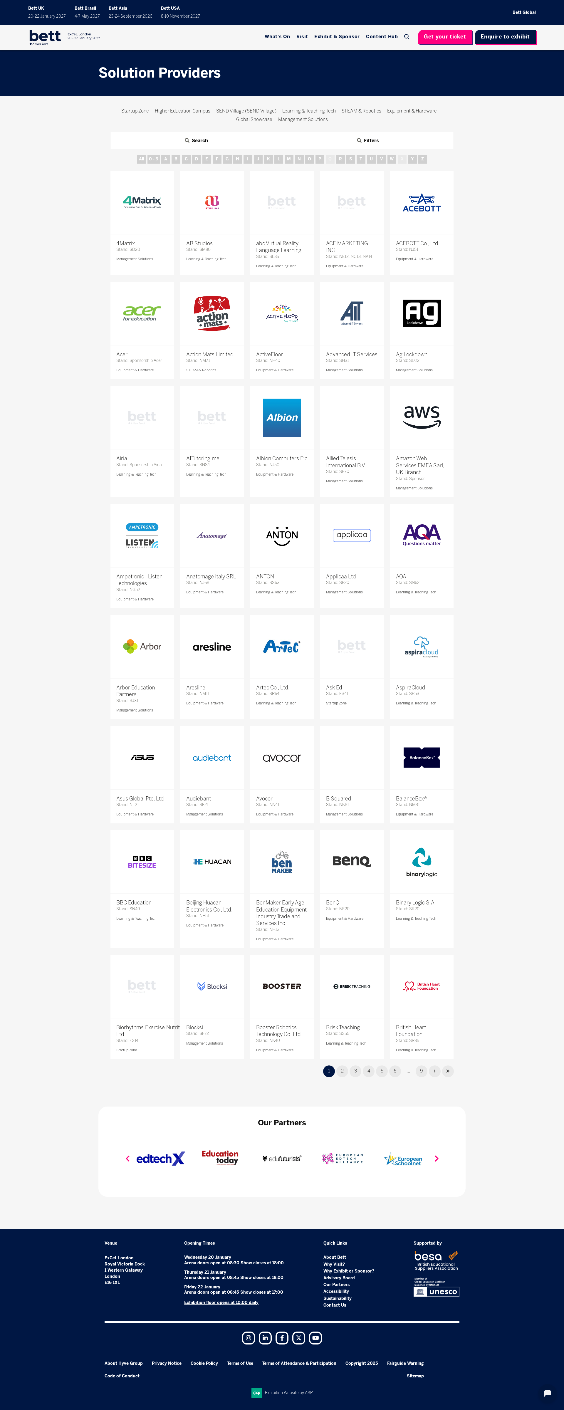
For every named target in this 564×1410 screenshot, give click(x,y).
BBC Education (134, 902)
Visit (302, 36)
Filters (371, 140)
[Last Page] (448, 1071)
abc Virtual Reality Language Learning (278, 247)
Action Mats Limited (210, 354)
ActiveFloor (269, 354)
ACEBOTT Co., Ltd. (418, 243)
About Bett (334, 1257)
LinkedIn (265, 1338)
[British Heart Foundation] (422, 986)
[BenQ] (352, 861)
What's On (277, 36)
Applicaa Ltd (341, 576)
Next (436, 1159)
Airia (121, 458)
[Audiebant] (212, 757)
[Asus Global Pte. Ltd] (142, 757)
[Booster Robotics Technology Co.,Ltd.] (282, 986)
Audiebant (198, 798)
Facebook (282, 1338)
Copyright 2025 (361, 1363)
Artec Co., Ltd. (273, 687)
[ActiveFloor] (282, 313)
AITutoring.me (202, 458)
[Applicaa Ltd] (352, 535)
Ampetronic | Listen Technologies (139, 580)
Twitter (298, 1338)
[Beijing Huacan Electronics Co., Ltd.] (212, 861)
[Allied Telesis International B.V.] (352, 417)
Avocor (264, 798)
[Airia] (142, 417)
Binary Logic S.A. (416, 902)
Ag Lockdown (411, 354)
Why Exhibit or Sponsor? (348, 1271)
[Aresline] (212, 646)
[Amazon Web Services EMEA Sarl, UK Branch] (422, 417)
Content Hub (382, 36)
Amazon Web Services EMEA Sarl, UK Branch (420, 465)
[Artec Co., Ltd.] (282, 646)
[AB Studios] (212, 202)
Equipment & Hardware (344, 266)
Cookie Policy (204, 1363)
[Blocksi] (212, 986)
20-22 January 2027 (47, 16)
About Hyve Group (124, 1363)
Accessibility (336, 1291)
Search (408, 36)
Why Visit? (334, 1264)
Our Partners (336, 1284)
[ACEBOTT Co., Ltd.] (422, 202)
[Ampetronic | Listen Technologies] (142, 535)
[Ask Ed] (352, 646)
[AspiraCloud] (422, 646)
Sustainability (337, 1298)
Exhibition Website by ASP (289, 1392)
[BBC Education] (142, 861)
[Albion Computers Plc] (282, 417)
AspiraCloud (410, 687)
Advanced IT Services (351, 354)
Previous (127, 1159)
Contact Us (334, 1305)
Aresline (195, 687)
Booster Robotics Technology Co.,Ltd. (279, 1031)
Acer (121, 354)
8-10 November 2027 (180, 16)
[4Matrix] (142, 202)
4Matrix (125, 243)
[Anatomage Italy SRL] (212, 535)
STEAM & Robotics (201, 370)
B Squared (338, 798)
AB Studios (199, 243)
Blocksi (194, 1027)
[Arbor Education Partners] (142, 646)
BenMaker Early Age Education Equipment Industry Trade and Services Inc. (281, 912)
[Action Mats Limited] (212, 313)
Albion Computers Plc (281, 458)
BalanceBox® (411, 798)
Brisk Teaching (343, 1027)
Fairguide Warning (405, 1363)
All (141, 159)
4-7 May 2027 (87, 16)
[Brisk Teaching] (352, 986)
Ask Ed (334, 687)
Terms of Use (240, 1363)
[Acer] (142, 313)
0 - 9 (153, 159)
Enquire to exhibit (505, 36)
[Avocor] (282, 757)
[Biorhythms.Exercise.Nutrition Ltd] (142, 986)
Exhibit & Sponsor (337, 36)
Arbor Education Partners (135, 691)
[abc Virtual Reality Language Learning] (282, 202)
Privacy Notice (167, 1363)
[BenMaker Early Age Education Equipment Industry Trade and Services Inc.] (282, 861)
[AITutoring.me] (212, 417)
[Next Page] (435, 1071)
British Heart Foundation (411, 1031)
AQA (401, 576)
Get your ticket (445, 36)
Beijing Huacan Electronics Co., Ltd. (209, 906)
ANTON (265, 576)
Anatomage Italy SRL (211, 576)
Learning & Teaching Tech (206, 259)
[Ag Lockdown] (422, 313)
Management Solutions (134, 259)
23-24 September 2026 (130, 16)
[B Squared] (352, 757)
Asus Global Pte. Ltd (140, 798)
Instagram (248, 1338)
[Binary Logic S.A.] (422, 861)
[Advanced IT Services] (352, 313)
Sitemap (415, 1376)
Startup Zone (336, 703)
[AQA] (422, 535)
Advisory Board (339, 1277)
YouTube (315, 1338)
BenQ (332, 902)
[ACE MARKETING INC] (352, 202)
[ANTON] (282, 535)
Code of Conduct (122, 1376)
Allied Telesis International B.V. (346, 462)
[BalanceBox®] (422, 757)
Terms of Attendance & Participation (299, 1363)
